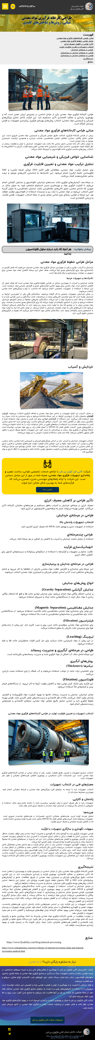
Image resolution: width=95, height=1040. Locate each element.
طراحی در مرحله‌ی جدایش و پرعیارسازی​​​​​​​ (77, 53)
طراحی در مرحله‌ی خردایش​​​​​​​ (82, 50)
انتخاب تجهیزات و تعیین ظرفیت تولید (76, 47)
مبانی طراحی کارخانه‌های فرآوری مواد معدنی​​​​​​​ (75, 38)
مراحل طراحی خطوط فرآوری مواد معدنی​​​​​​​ (76, 41)
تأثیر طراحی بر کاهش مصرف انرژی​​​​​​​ (78, 44)
